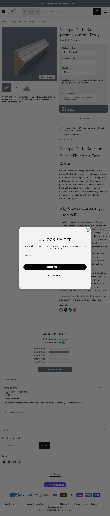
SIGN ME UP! (55, 267)
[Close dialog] (87, 230)
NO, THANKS (55, 276)
